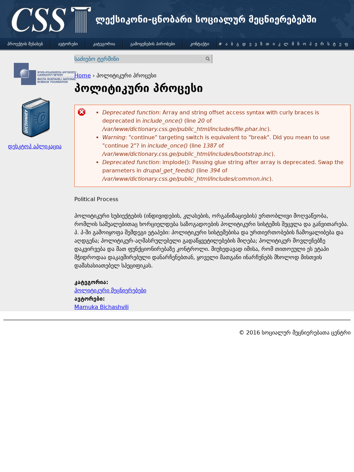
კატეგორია (104, 43)
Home (82, 75)
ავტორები (68, 43)
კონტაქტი (199, 43)
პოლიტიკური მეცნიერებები (110, 290)
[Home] (49, 20)
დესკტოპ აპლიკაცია (35, 146)
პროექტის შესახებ (25, 43)
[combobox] (139, 59)
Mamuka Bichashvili (101, 307)
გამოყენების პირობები (152, 43)
